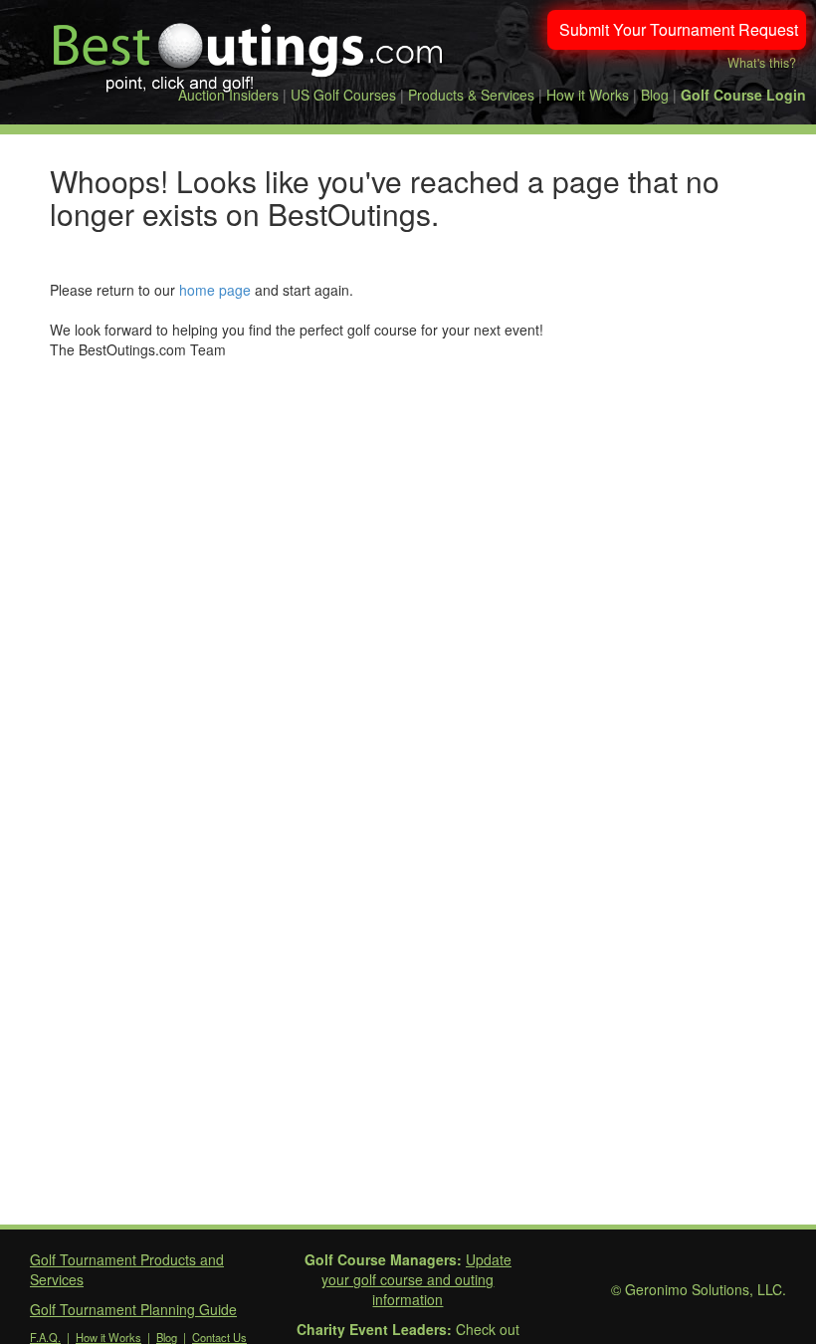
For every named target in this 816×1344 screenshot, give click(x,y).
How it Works (587, 95)
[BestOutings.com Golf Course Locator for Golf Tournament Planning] (249, 50)
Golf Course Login (743, 95)
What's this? (761, 63)
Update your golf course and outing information (416, 1279)
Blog (655, 95)
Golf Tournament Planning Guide (133, 1309)
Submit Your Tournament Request (678, 29)
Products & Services (471, 95)
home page (215, 290)
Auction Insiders (228, 95)
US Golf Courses (343, 95)
